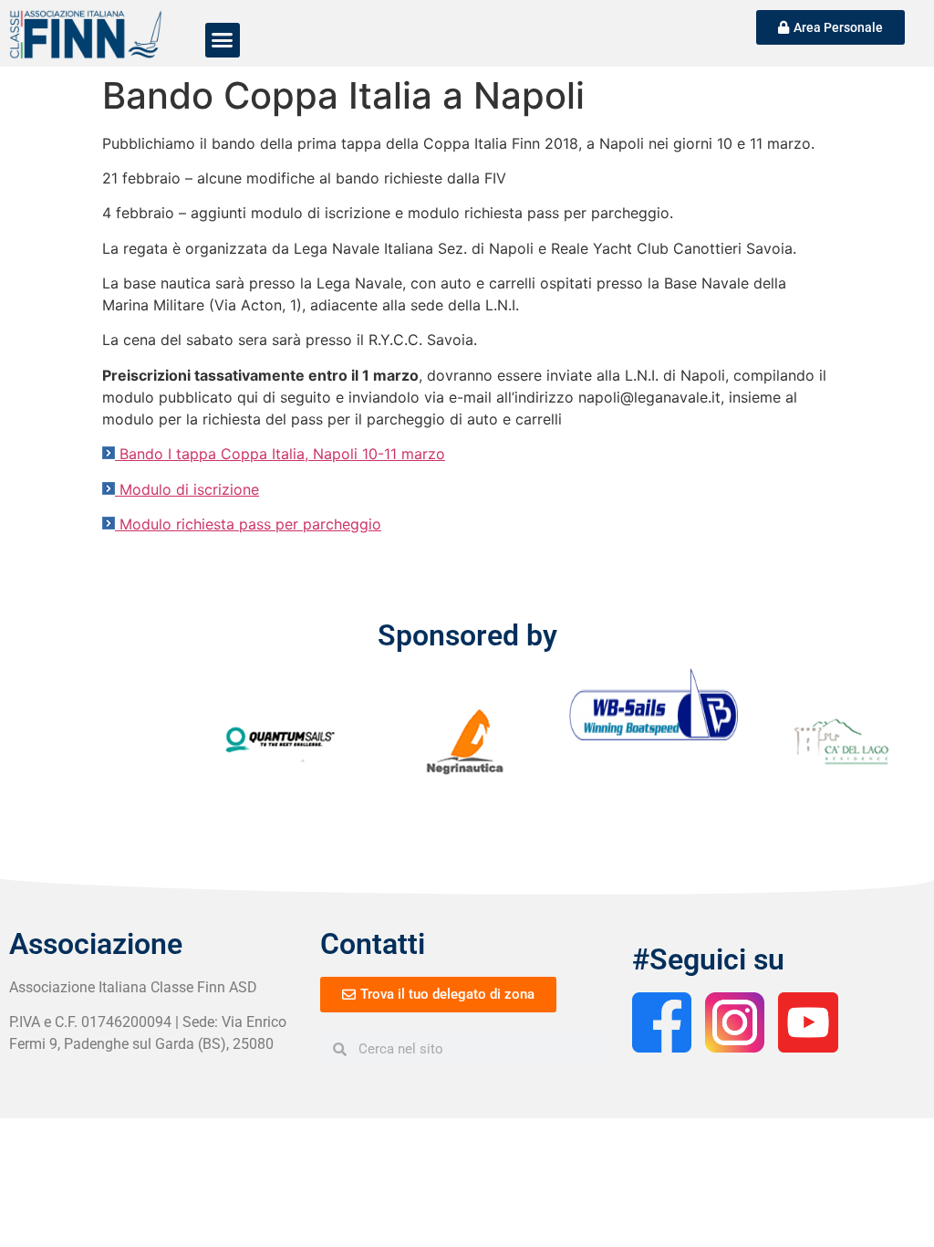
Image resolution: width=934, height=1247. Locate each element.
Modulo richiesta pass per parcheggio (250, 524)
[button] (222, 40)
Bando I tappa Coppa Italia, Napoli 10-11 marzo (282, 454)
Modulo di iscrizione (189, 489)
